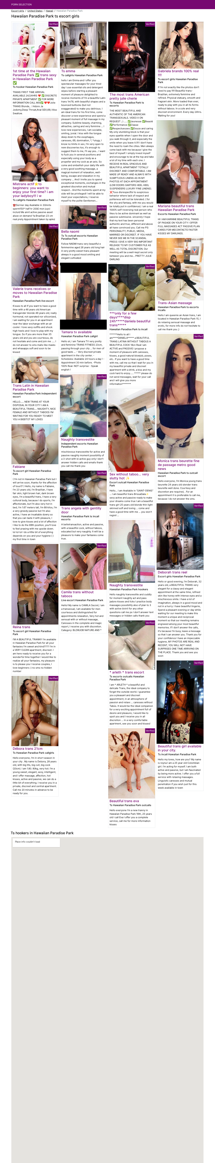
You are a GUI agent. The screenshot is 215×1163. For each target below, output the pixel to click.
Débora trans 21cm (27, 749)
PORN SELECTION (21, 4)
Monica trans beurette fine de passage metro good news (178, 465)
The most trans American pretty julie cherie (129, 96)
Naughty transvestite (77, 439)
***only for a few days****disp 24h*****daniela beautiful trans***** (130, 319)
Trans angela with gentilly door (81, 510)
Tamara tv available (76, 332)
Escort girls (17, 10)
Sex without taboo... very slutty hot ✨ (129, 476)
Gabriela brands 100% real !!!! (178, 73)
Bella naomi (70, 231)
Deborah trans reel (172, 572)
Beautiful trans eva (124, 801)
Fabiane (19, 467)
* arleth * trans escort (127, 672)
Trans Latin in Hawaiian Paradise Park (31, 387)
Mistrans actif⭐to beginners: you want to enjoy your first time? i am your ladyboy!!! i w (33, 190)
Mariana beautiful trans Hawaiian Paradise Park (176, 208)
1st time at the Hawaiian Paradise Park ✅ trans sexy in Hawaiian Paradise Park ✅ (35, 77)
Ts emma (68, 71)
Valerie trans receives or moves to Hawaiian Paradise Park (35, 293)
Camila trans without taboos (77, 594)
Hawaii (49, 10)
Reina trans (21, 627)
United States (34, 10)
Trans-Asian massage (175, 303)
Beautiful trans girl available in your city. (179, 748)
